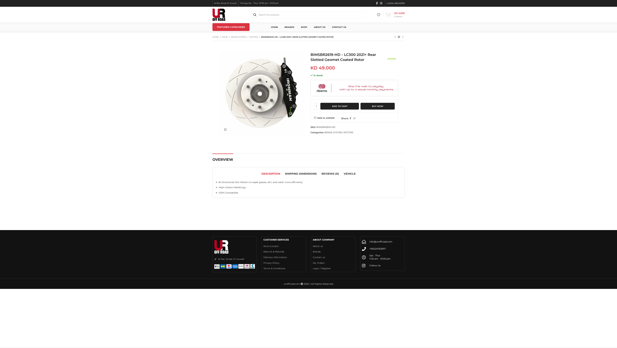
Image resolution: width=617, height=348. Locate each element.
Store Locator (271, 246)
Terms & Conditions (274, 268)
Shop (225, 37)
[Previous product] (395, 37)
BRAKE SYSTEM (238, 37)
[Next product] (403, 37)
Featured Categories (231, 27)
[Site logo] (218, 14)
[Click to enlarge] (225, 130)
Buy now (377, 106)
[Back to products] (399, 37)
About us (318, 246)
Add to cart (339, 106)
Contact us (319, 257)
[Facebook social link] (377, 3)
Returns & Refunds (273, 251)
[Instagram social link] (381, 3)
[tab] (270, 173)
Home (215, 37)
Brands (317, 251)
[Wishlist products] (378, 15)
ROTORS (254, 37)
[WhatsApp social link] (354, 118)
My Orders (319, 262)
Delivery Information (275, 257)
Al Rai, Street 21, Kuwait (231, 259)
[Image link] (221, 247)
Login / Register (322, 268)
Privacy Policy (271, 262)
